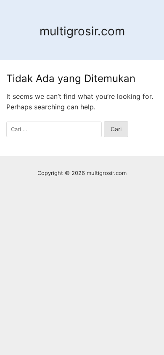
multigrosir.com (82, 31)
